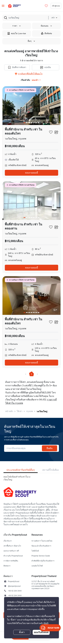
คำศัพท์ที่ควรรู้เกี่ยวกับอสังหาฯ (43, 561)
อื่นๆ (30, 41)
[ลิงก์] (46, 623)
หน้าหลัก (9, 411)
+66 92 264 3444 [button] (15, 591)
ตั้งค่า (22, 632)
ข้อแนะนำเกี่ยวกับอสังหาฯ (41, 546)
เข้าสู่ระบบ (56, 6)
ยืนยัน (49, 448)
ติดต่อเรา (7, 566)
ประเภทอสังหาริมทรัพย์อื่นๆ (20, 470)
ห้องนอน (44, 26)
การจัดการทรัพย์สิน (11, 561)
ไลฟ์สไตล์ (35, 551)
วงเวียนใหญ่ (41, 411)
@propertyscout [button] (14, 586)
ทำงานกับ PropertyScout (13, 556)
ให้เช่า (19, 411)
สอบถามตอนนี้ (31, 173)
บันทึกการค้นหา (19, 67)
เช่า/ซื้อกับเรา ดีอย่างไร (12, 546)
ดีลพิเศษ (48, 33)
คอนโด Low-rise (18, 33)
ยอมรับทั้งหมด (41, 632)
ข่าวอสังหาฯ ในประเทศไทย (42, 541)
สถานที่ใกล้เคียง (50, 470)
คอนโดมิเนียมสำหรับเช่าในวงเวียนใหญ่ (17, 478)
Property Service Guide (41, 556)
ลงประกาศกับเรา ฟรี (11, 551)
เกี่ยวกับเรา (8, 541)
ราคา (14, 26)
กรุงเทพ (29, 411)
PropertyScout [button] (13, 581)
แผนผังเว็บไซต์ (37, 566)
